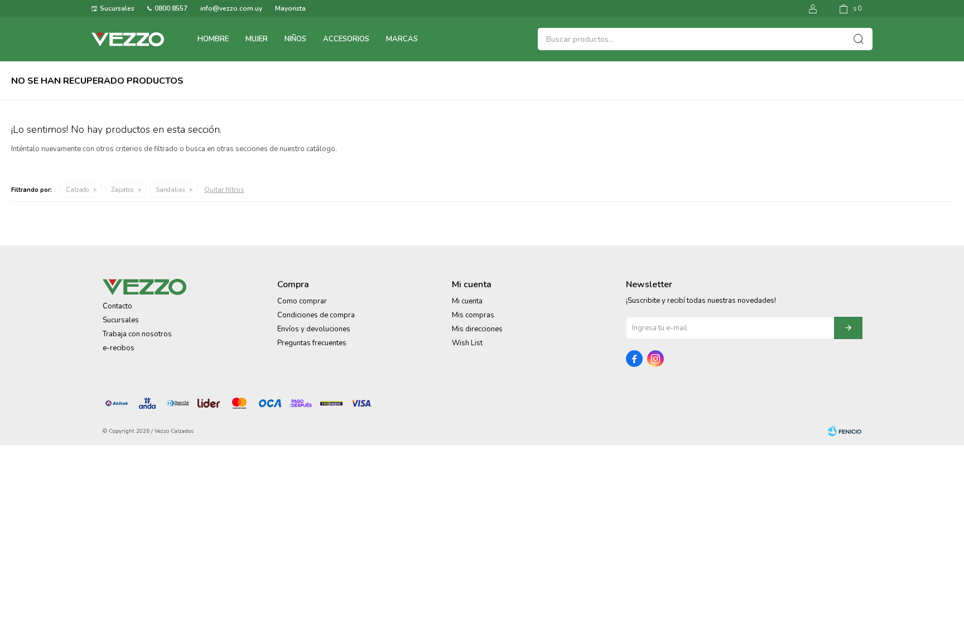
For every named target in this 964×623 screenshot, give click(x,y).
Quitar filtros (224, 189)
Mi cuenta (467, 301)
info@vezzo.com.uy (231, 8)
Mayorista (290, 8)
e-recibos (118, 348)
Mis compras (473, 315)
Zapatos (122, 190)
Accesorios (346, 39)
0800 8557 (171, 8)
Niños (295, 39)
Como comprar (302, 301)
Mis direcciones (477, 329)
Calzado (77, 190)
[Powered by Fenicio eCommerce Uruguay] (844, 431)
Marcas (402, 39)
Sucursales (117, 8)
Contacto (117, 306)
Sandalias (170, 190)
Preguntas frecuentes (311, 343)
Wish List (467, 343)
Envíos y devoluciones (313, 329)
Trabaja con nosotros (137, 334)
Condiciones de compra (316, 315)
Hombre (213, 39)
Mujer (256, 39)
